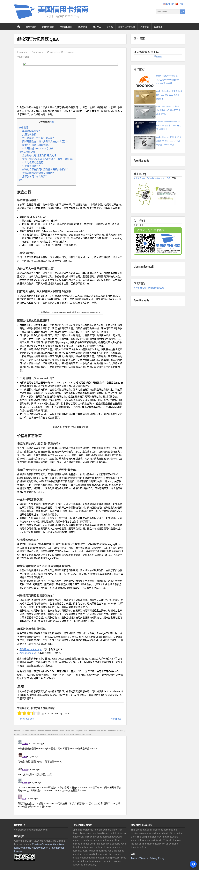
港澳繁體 (152, 288)
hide (52, 122)
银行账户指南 (48, 26)
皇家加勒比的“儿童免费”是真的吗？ (40, 155)
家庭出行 (23, 127)
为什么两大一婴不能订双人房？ (38, 138)
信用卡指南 (31, 26)
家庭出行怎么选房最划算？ (36, 145)
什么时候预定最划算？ (34, 162)
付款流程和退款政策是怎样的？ (38, 173)
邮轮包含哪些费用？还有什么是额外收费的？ (45, 169)
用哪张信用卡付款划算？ (35, 176)
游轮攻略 (24, 57)
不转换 (136, 288)
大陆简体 (144, 288)
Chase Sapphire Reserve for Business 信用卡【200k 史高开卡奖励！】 (168, 125)
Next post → (117, 718)
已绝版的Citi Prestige (31, 649)
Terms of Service (139, 858)
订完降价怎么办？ (31, 166)
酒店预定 (158, 26)
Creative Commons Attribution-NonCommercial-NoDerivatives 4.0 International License (39, 848)
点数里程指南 (66, 26)
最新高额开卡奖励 (126, 26)
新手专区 (97, 26)
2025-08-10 (38, 52)
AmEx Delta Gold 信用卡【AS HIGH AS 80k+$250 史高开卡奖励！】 (169, 95)
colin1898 (23, 52)
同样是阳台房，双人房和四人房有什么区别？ (45, 141)
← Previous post (25, 718)
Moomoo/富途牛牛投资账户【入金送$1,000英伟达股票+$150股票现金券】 (167, 79)
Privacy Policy (157, 858)
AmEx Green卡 (27, 653)
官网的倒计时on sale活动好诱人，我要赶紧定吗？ (48, 159)
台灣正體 (160, 288)
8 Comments (69, 52)
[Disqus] (70, 774)
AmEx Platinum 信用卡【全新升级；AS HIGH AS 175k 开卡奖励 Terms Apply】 (169, 141)
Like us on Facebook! (144, 266)
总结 (21, 180)
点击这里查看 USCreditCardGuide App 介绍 (152, 178)
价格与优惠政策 (27, 152)
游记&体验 (82, 26)
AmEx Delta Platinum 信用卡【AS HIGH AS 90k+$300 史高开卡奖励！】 (168, 110)
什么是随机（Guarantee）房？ (38, 148)
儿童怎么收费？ (30, 134)
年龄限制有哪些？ (31, 131)
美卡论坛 (144, 26)
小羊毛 (110, 26)
